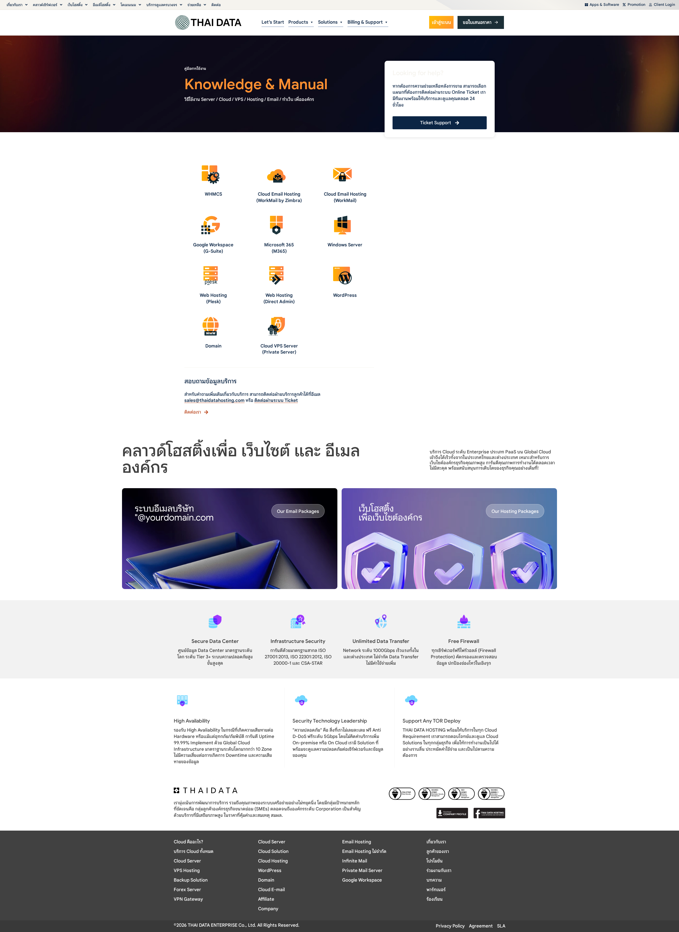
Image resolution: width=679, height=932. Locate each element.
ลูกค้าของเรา (437, 851)
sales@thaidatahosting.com (214, 400)
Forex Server (187, 889)
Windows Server (345, 245)
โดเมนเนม (128, 4)
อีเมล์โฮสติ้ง (101, 4)
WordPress (345, 295)
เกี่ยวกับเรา (15, 4)
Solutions (328, 22)
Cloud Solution (273, 851)
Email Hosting (356, 842)
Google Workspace (362, 880)
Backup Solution (191, 880)
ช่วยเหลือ (194, 4)
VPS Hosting (187, 870)
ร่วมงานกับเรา (438, 870)
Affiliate (266, 899)
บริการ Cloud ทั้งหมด (194, 851)
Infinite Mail (354, 861)
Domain (213, 346)
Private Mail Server (362, 870)
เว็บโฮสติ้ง (75, 4)
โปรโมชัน (434, 861)
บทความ (434, 880)
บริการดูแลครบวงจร (161, 4)
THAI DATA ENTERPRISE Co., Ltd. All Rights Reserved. (243, 925)
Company (268, 909)
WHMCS (213, 194)
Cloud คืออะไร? (188, 842)
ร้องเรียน (434, 899)
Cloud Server (187, 861)
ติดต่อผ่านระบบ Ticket (276, 400)
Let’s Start (273, 22)
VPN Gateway (188, 899)
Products (298, 22)
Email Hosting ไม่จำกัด (364, 851)
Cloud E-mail (271, 889)
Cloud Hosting (273, 861)
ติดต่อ (216, 4)
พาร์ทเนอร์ (436, 889)
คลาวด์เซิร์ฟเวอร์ (45, 4)
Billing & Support (365, 22)
